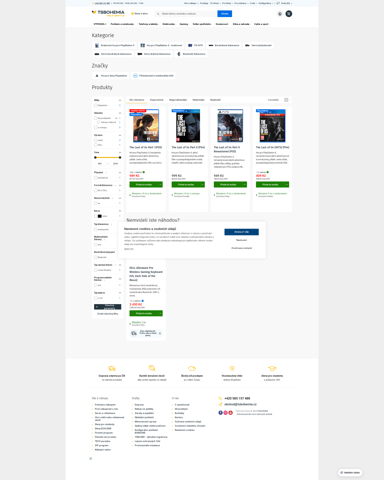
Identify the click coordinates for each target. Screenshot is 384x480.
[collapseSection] (116, 118)
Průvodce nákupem (105, 404)
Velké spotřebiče (202, 24)
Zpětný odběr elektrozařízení (150, 425)
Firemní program (104, 432)
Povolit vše (241, 232)
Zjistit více (128, 249)
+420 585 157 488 (102, 3)
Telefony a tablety (148, 24)
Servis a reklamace (105, 413)
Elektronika (169, 24)
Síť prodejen (181, 409)
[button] (284, 3)
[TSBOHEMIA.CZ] (108, 14)
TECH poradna (102, 441)
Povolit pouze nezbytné (242, 248)
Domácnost (222, 24)
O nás (252, 3)
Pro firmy (214, 3)
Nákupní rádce (103, 449)
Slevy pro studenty (104, 424)
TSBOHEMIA (262, 411)
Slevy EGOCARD (103, 428)
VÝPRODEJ (100, 24)
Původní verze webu (105, 437)
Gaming (184, 24)
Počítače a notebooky (122, 24)
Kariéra (179, 417)
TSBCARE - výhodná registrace (151, 437)
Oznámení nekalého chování (190, 425)
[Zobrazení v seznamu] (287, 100)
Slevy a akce (141, 13)
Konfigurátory (265, 3)
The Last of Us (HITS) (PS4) (272, 147)
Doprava (139, 404)
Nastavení (241, 240)
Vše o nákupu (190, 3)
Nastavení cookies (185, 430)
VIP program (101, 445)
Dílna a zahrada (241, 24)
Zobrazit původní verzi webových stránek (254, 414)
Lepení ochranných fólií (147, 441)
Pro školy (226, 3)
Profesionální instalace (147, 445)
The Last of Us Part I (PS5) (146, 147)
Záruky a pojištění (144, 413)
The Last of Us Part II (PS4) (188, 147)
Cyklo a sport (261, 24)
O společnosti (182, 404)
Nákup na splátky (144, 409)
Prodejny (204, 3)
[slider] (95, 157)
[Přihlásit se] (280, 13)
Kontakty (179, 413)
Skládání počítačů (144, 417)
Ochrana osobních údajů (188, 421)
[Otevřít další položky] (160, 184)
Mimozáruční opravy (145, 421)
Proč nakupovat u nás (106, 409)
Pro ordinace (240, 3)
